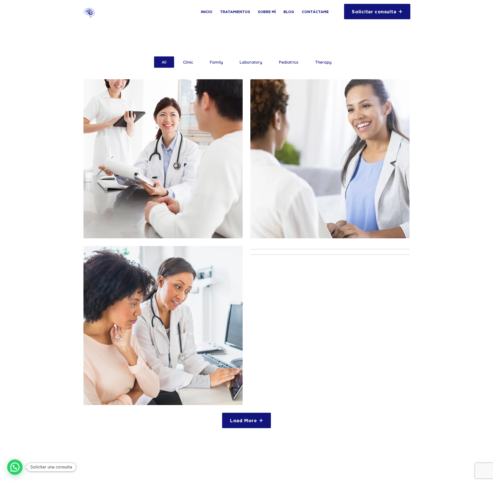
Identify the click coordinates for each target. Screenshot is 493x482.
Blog (288, 12)
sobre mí (267, 12)
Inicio (206, 12)
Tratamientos (235, 12)
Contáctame (315, 12)
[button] (15, 467)
